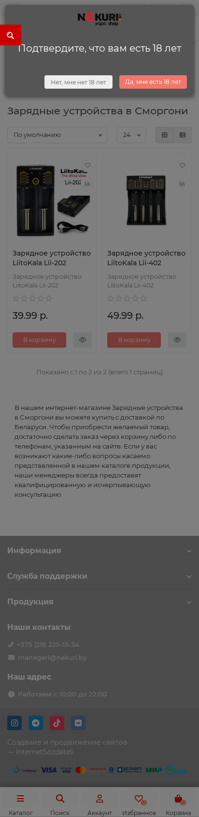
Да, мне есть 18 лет (153, 81)
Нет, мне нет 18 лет (78, 82)
